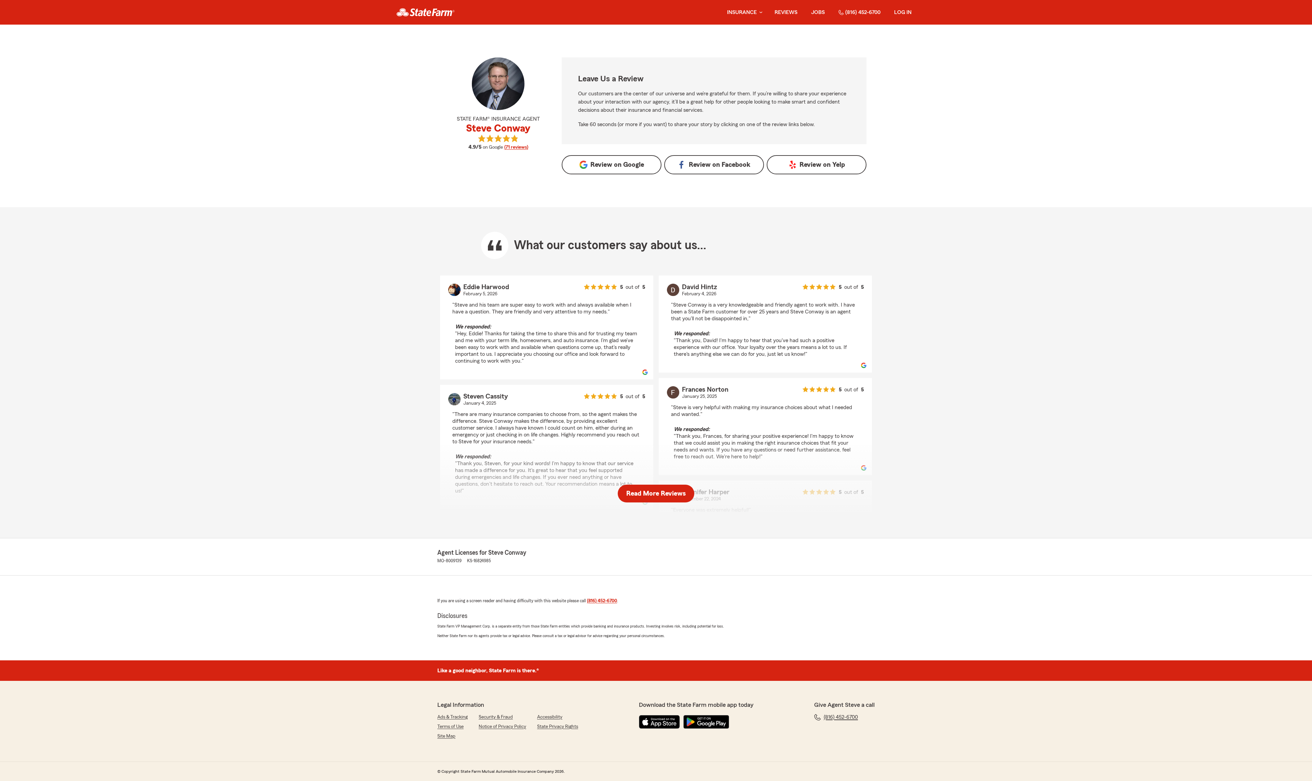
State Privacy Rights (557, 726)
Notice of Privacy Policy (502, 726)
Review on (617, 164)
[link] (425, 12)
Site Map (446, 736)
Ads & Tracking (452, 717)
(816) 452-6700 (862, 12)
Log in (903, 12)
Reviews (786, 12)
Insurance (742, 12)
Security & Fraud (496, 717)
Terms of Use (450, 726)
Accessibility (549, 717)
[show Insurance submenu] (759, 12)
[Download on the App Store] (659, 722)
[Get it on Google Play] (706, 722)
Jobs (818, 12)
